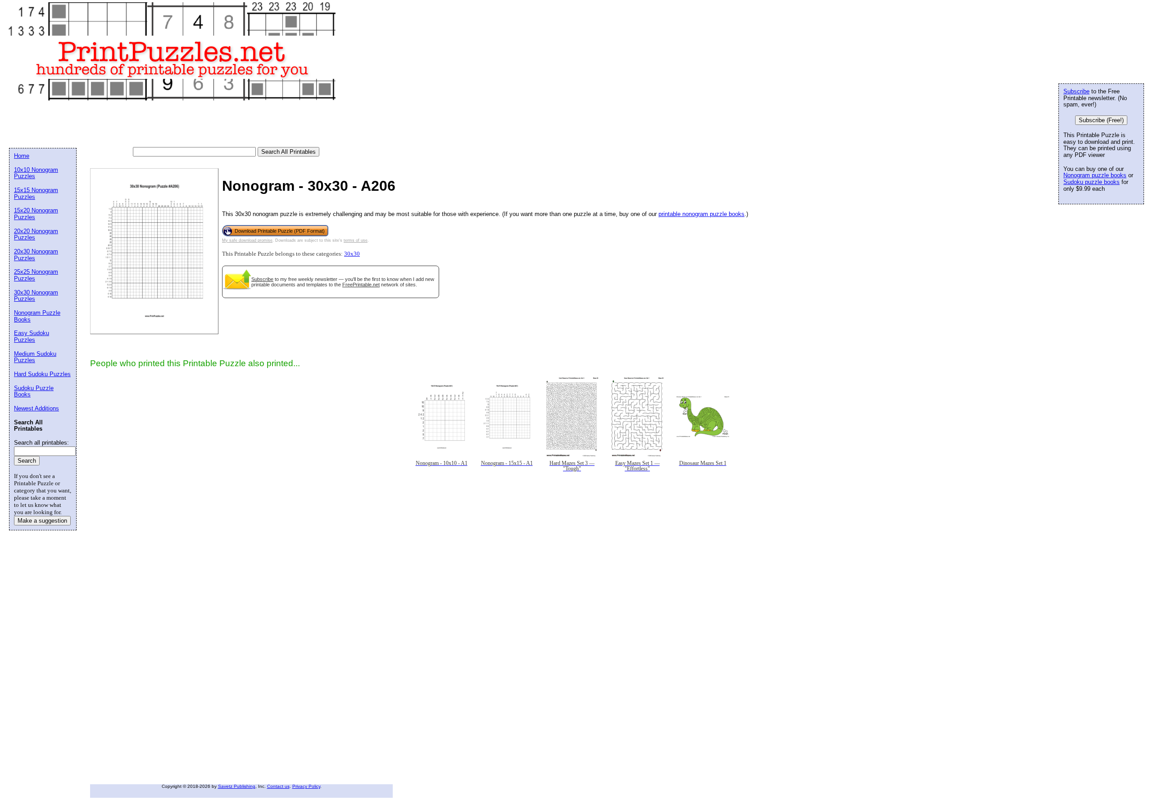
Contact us (278, 786)
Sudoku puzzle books (1091, 182)
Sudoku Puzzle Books (34, 391)
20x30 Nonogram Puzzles (36, 255)
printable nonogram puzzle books (701, 214)
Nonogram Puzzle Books (37, 316)
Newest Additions (36, 408)
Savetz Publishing (236, 786)
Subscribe (262, 279)
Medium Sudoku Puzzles (35, 357)
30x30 (352, 254)
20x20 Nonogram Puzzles (36, 234)
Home (21, 155)
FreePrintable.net (361, 284)
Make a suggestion (42, 520)
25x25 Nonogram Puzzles (36, 275)
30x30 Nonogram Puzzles (36, 296)
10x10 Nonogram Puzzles (36, 173)
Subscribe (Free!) (1101, 120)
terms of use (356, 240)
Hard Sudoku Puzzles (42, 374)
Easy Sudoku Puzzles (31, 336)
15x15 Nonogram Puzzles (36, 193)
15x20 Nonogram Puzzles (36, 214)
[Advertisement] (173, 124)
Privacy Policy (306, 786)
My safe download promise (247, 240)
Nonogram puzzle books (1094, 175)
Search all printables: (41, 442)
